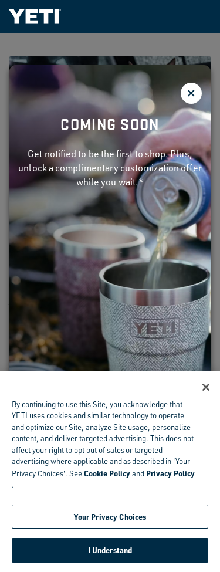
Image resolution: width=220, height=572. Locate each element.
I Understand (110, 550)
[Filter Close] (191, 93)
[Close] (206, 387)
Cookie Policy (107, 473)
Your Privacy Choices (110, 517)
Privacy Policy (170, 473)
